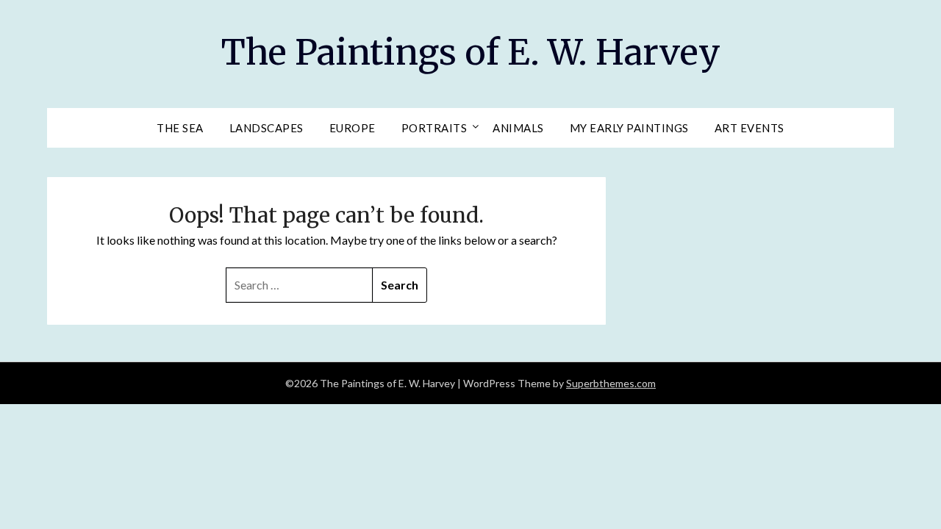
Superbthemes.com (611, 383)
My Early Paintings (629, 127)
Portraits (434, 127)
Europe (352, 127)
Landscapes (266, 127)
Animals (518, 127)
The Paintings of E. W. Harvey (470, 52)
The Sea (180, 127)
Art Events (749, 127)
